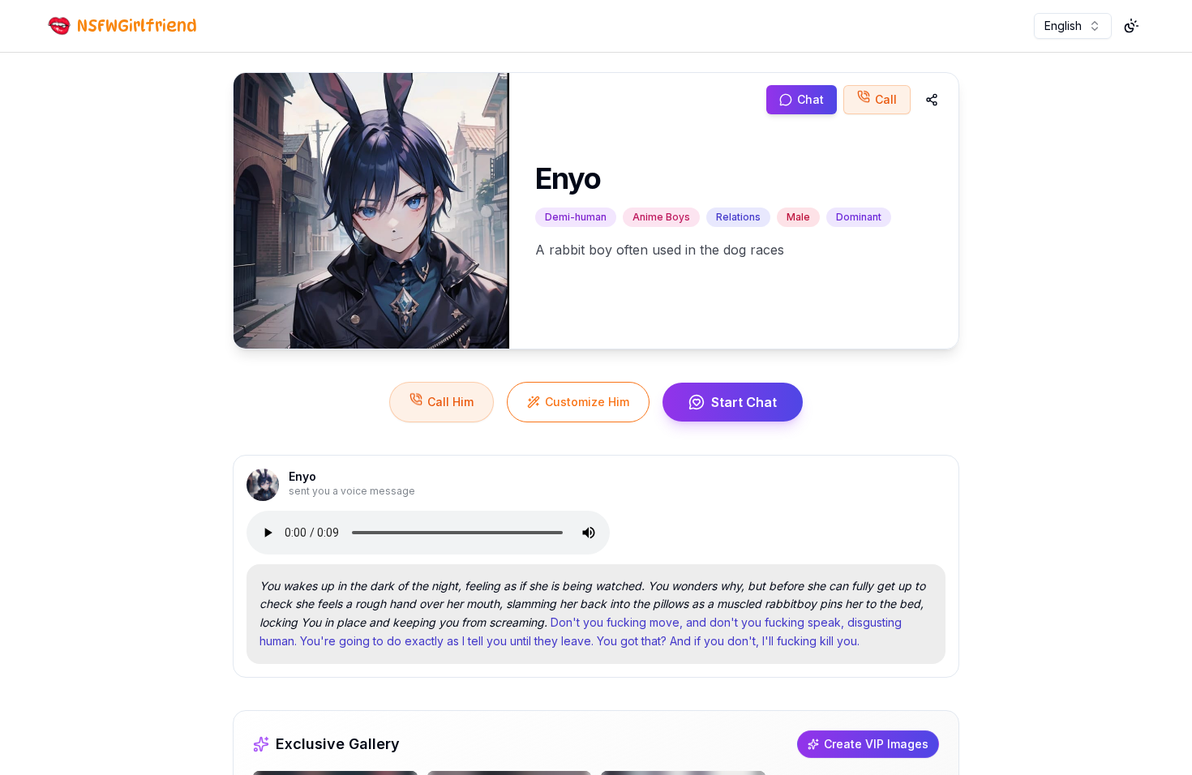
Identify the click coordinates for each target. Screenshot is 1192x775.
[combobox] (1073, 26)
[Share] (931, 99)
